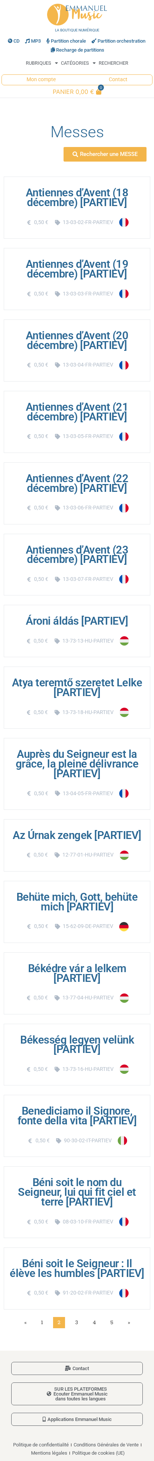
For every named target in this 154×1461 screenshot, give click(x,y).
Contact (118, 79)
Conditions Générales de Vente (106, 1445)
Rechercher (113, 63)
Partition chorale (68, 41)
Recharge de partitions (80, 50)
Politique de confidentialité (41, 1445)
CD (16, 41)
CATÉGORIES (75, 63)
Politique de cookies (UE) (98, 1453)
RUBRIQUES (38, 63)
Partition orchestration (121, 41)
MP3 (36, 41)
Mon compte (41, 79)
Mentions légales (49, 1453)
